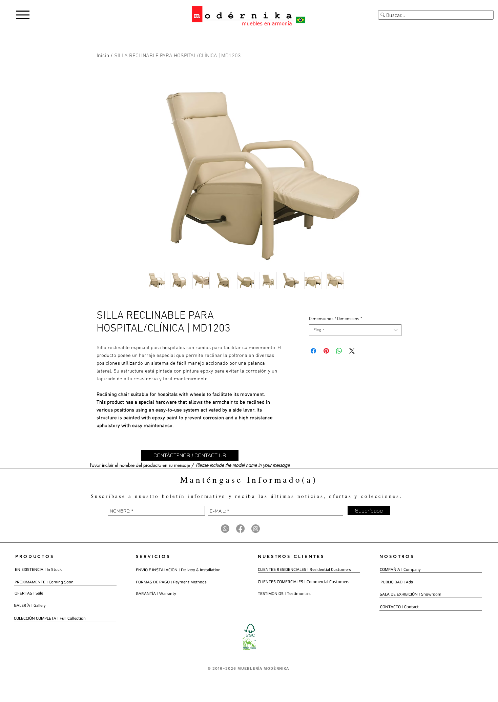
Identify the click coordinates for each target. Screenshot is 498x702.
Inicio (103, 56)
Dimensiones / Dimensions (335, 319)
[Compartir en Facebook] (313, 351)
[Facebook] (240, 528)
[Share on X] (352, 351)
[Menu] (22, 14)
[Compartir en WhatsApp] (339, 351)
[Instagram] (255, 528)
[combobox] (355, 330)
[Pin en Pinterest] (326, 351)
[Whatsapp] (225, 528)
